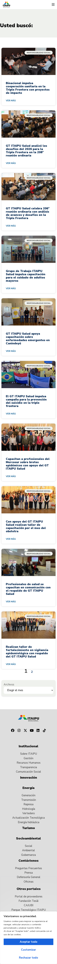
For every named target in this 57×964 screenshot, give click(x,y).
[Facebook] (13, 730)
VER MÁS (11, 100)
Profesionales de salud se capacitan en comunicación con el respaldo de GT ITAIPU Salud (28, 589)
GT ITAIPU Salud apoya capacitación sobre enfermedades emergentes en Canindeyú (28, 338)
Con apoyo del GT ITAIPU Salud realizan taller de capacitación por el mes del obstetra (26, 526)
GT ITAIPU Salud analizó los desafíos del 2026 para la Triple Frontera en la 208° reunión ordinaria (26, 150)
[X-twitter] (25, 730)
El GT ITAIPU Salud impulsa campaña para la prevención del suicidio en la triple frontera (26, 401)
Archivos (9, 684)
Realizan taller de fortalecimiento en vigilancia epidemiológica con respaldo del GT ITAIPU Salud (27, 651)
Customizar (28, 950)
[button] (53, 4)
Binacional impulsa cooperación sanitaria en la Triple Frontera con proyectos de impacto (28, 88)
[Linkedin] (38, 730)
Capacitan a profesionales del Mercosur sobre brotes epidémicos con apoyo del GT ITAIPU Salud (28, 464)
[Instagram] (19, 730)
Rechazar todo (28, 958)
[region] (28, 937)
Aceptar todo (28, 942)
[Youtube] (32, 730)
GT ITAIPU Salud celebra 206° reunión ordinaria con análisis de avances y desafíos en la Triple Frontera (28, 213)
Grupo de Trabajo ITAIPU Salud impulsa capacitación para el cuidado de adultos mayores (25, 276)
